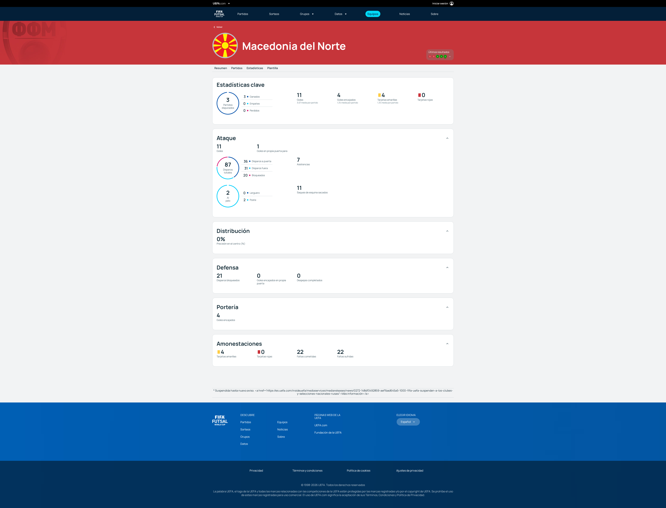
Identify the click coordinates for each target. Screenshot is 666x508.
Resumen (220, 68)
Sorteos (245, 429)
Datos (244, 444)
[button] (307, 14)
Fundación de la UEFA (327, 432)
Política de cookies (358, 470)
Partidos (236, 68)
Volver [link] (219, 27)
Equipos (282, 422)
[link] (242, 14)
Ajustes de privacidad (409, 470)
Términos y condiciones (307, 470)
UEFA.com (320, 425)
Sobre (281, 437)
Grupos (245, 437)
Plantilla (272, 68)
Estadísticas (255, 68)
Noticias (282, 429)
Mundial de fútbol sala (219, 14)
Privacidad (256, 470)
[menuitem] (249, 14)
